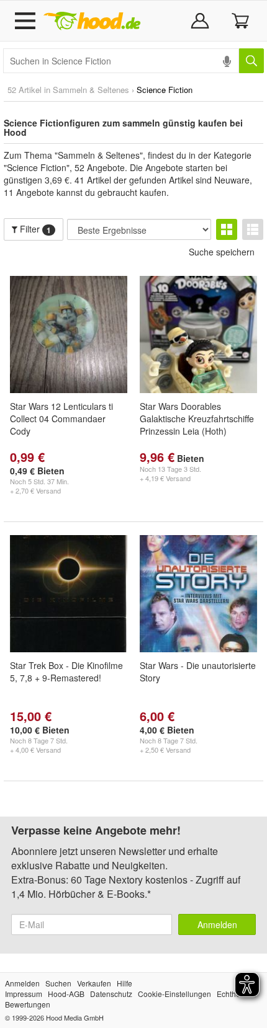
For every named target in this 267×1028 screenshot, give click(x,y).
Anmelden (217, 924)
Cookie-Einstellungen (174, 993)
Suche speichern (222, 252)
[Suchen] (251, 60)
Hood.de (92, 21)
